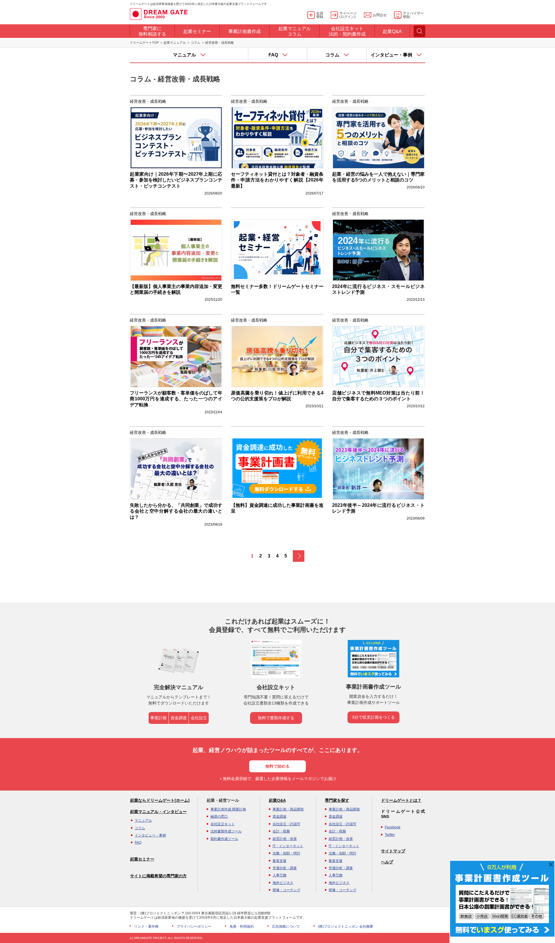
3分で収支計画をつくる (373, 717)
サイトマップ (393, 851)
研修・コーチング (286, 890)
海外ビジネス (283, 883)
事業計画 (158, 717)
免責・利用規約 (242, 926)
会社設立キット (222, 824)
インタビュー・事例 (150, 835)
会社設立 (199, 717)
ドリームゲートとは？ (401, 800)
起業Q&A (277, 800)
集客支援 (279, 861)
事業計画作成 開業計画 (228, 809)
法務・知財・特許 (286, 853)
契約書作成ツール (224, 839)
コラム (195, 42)
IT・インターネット (288, 846)
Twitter (390, 835)
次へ (298, 556)
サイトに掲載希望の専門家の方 (158, 876)
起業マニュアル (175, 42)
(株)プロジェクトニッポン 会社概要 (345, 926)
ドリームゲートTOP (144, 42)
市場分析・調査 (285, 868)
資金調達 (179, 717)
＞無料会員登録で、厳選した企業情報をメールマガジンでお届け (277, 778)
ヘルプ (387, 862)
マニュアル (143, 821)
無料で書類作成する (276, 717)
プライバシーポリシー (194, 926)
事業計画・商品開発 (288, 809)
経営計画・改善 (285, 839)
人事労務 (279, 875)
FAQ (138, 843)
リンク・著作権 (146, 926)
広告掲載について (286, 926)
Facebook (392, 827)
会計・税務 (281, 831)
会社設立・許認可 (286, 824)
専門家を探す (337, 800)
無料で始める (277, 766)
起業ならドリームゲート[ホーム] (160, 800)
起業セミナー (142, 859)
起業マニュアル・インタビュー (158, 811)
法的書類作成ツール (226, 831)
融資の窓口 (219, 816)
